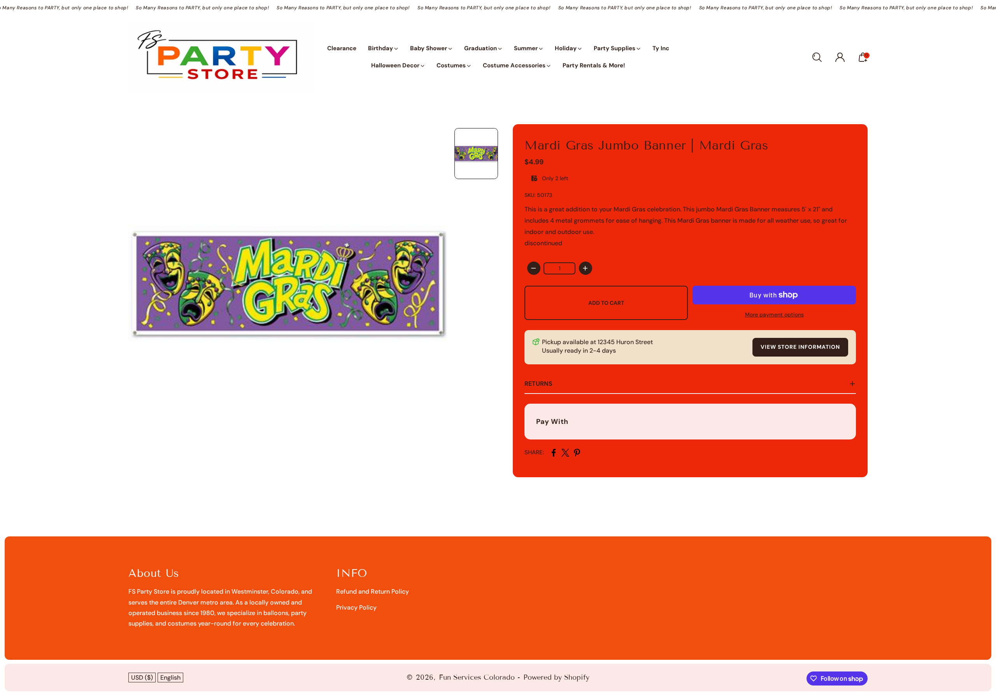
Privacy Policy (356, 607)
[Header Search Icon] (817, 57)
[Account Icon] (840, 57)
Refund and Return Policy (372, 591)
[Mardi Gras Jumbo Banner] (287, 283)
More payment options (774, 314)
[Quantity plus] (585, 268)
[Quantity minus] (533, 268)
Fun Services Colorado (477, 677)
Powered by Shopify (556, 677)
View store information (800, 346)
